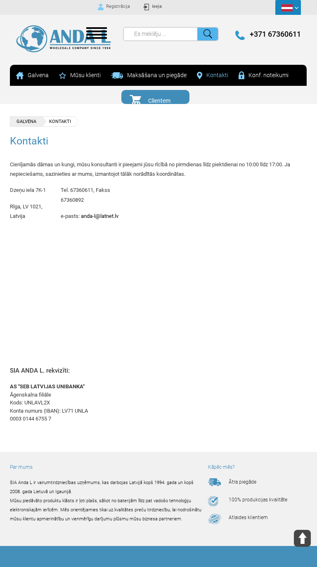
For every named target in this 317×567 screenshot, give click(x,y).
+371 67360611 (275, 34)
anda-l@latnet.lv (99, 216)
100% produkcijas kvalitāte (258, 500)
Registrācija (118, 6)
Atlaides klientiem (248, 517)
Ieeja (157, 6)
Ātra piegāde (242, 482)
